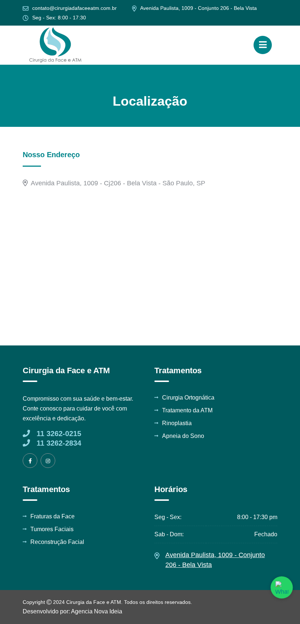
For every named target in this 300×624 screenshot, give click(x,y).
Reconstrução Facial (57, 542)
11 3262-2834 (57, 443)
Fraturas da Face (52, 516)
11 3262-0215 (57, 434)
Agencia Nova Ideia (96, 611)
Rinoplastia (177, 423)
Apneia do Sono (183, 436)
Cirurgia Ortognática (188, 398)
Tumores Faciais (52, 529)
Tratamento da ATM (187, 410)
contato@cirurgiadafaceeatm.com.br (74, 8)
